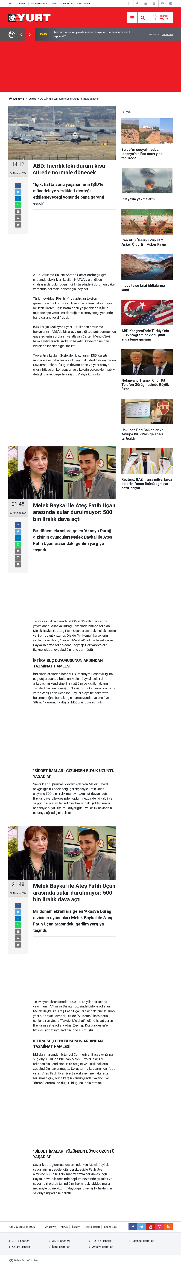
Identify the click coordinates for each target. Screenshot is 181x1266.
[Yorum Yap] (18, 224)
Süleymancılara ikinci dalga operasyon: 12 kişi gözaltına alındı (91, 34)
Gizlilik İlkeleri (92, 1226)
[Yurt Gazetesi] (29, 17)
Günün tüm (160, 34)
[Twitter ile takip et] (141, 1226)
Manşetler (22, 3)
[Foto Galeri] (171, 3)
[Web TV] (162, 3)
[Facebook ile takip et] (133, 1226)
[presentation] (21, 34)
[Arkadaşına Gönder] (18, 211)
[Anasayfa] (10, 3)
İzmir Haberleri (61, 1247)
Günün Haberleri (39, 3)
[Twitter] (18, 192)
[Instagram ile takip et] (159, 1226)
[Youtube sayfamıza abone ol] (150, 1226)
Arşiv (54, 3)
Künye (64, 1226)
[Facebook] (18, 185)
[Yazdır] (18, 218)
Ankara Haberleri (22, 1247)
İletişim (76, 1226)
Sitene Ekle (66, 3)
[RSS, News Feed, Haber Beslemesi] (168, 1226)
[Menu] (132, 17)
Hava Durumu (83, 3)
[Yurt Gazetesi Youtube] (146, 3)
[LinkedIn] (18, 198)
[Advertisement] (90, 67)
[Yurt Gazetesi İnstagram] (154, 3)
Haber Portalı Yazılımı (26, 1260)
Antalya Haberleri (102, 1247)
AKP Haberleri (61, 1241)
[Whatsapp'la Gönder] (18, 205)
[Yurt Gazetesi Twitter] (137, 3)
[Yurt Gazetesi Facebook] (129, 3)
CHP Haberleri (21, 1241)
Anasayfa (50, 1226)
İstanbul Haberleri (143, 1241)
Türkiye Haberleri (102, 1241)
